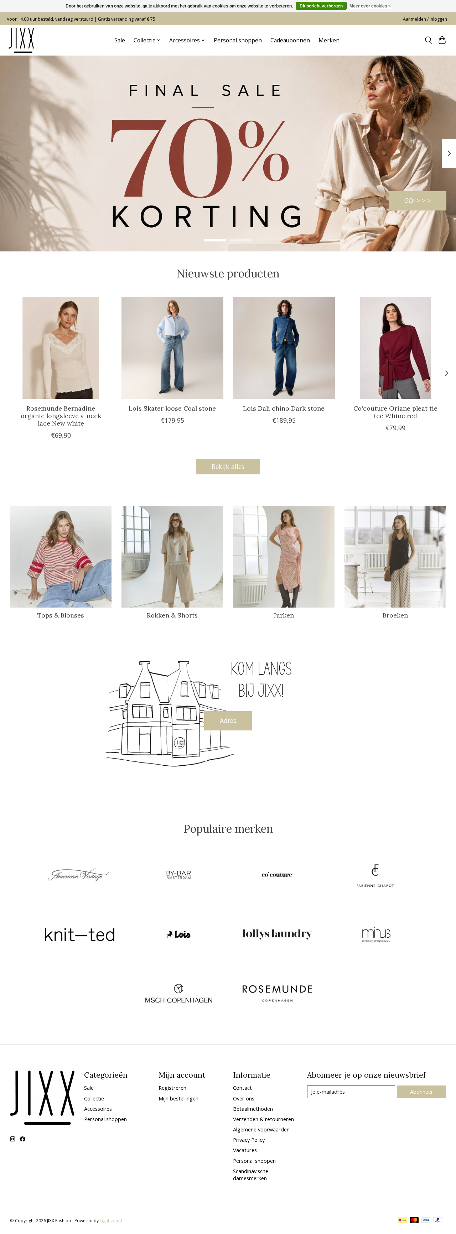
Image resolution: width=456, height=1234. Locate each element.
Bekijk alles (228, 466)
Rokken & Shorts (172, 615)
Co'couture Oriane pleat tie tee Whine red (395, 412)
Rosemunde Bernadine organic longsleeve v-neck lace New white (60, 415)
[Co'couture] (277, 876)
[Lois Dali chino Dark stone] (284, 348)
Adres (228, 720)
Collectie (94, 1098)
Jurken (284, 615)
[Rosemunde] (277, 994)
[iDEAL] (402, 1220)
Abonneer (421, 1091)
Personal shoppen (238, 40)
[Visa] (426, 1220)
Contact (242, 1087)
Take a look (414, 200)
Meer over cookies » (370, 6)
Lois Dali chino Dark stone (284, 408)
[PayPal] (437, 1220)
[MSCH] (178, 994)
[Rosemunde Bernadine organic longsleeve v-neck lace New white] (61, 348)
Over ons (243, 1098)
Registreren (172, 1087)
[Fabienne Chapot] (376, 876)
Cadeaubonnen (290, 40)
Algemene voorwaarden (261, 1129)
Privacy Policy (249, 1139)
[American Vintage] (79, 876)
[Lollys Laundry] (277, 935)
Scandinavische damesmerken (250, 1174)
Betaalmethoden (253, 1108)
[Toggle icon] (428, 40)
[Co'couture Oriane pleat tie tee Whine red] (395, 348)
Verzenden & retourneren (263, 1119)
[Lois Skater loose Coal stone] (172, 348)
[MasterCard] (414, 1220)
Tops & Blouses (60, 615)
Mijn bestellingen (178, 1098)
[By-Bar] (178, 876)
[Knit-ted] (79, 935)
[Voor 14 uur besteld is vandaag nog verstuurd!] (21, 40)
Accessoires (98, 1108)
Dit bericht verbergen (321, 6)
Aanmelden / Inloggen (425, 19)
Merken (329, 40)
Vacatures (245, 1150)
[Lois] (178, 935)
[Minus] (376, 935)
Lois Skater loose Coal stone (172, 408)
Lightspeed (111, 1221)
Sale (119, 40)
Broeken (395, 615)
